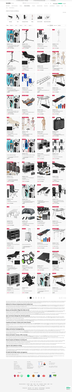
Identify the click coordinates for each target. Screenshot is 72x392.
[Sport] (17, 18)
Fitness (22, 319)
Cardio (51, 317)
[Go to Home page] (10, 3)
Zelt (12, 324)
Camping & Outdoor (37, 323)
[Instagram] (36, 381)
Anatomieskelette (26, 331)
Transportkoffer (35, 337)
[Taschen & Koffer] (39, 18)
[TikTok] (34, 381)
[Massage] (10, 18)
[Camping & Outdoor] (25, 18)
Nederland (31, 385)
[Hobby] (32, 18)
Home (7, 7)
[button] (11, 25)
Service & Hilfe (28, 361)
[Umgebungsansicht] (52, 25)
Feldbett (48, 324)
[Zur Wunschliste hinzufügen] (19, 29)
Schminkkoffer (37, 313)
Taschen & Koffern (28, 335)
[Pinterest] (32, 381)
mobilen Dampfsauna (33, 307)
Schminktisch (18, 311)
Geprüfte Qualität (36, 372)
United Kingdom (42, 385)
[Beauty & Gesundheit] (47, 18)
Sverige (38, 385)
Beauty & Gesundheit (51, 310)
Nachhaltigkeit (53, 372)
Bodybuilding (8, 317)
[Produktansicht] (50, 25)
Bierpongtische (26, 330)
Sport (48, 316)
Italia (28, 385)
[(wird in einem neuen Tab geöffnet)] (15, 376)
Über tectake (15, 361)
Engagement (19, 372)
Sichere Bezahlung (40, 361)
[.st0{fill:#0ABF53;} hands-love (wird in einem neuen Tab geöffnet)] (21, 376)
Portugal (35, 385)
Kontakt (50, 361)
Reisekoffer (44, 335)
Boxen (30, 320)
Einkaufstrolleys (32, 336)
